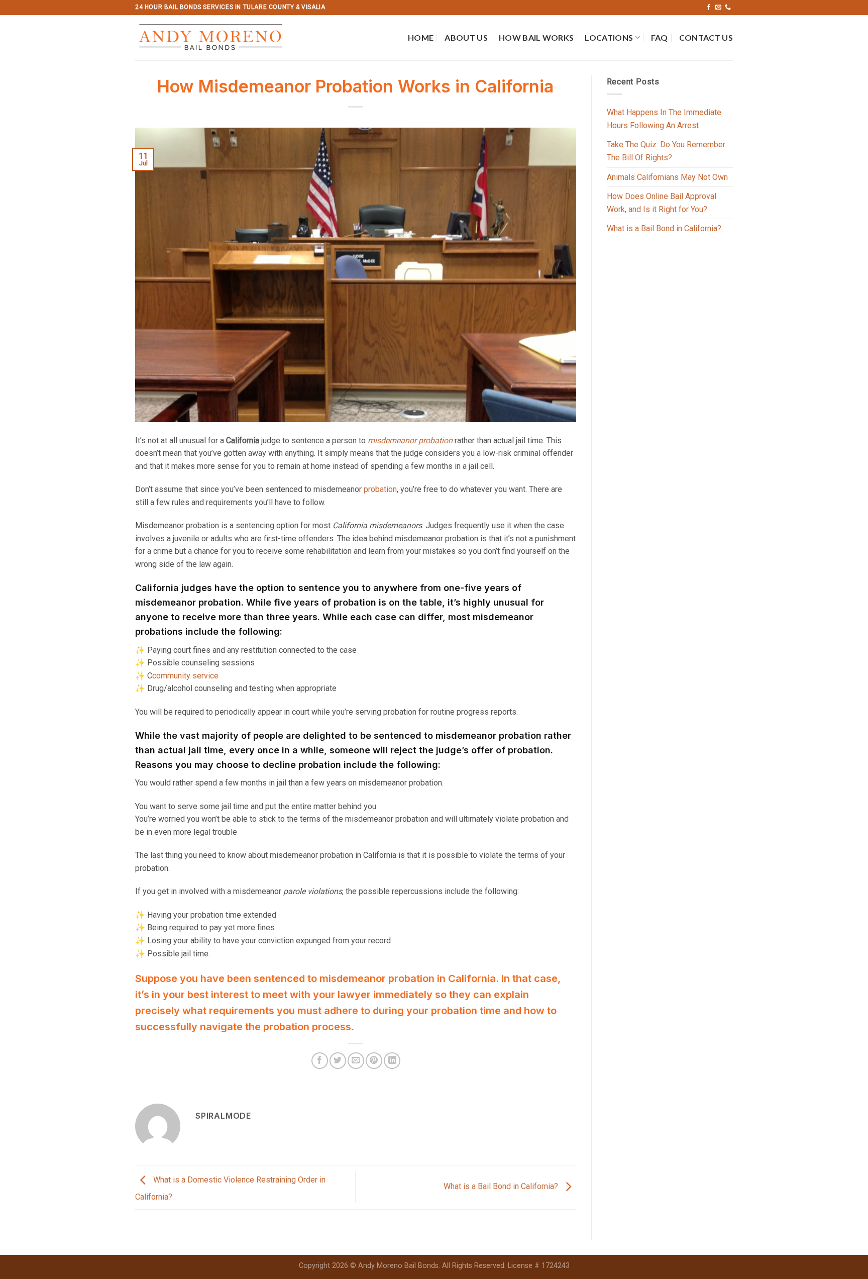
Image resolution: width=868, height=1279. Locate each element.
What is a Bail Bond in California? (502, 1187)
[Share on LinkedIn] (392, 1060)
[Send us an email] (718, 7)
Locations (609, 37)
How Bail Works (536, 37)
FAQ (659, 37)
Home (420, 37)
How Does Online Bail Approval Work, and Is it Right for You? (661, 202)
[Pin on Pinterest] (374, 1060)
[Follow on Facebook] (709, 7)
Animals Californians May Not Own (667, 177)
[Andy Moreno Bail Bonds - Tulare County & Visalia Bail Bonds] (214, 37)
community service (185, 675)
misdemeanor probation (410, 440)
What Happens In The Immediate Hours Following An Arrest (664, 119)
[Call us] (728, 7)
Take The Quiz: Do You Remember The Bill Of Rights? (666, 151)
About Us (466, 37)
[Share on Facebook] (319, 1060)
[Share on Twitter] (338, 1060)
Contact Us (706, 37)
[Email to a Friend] (356, 1060)
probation (380, 489)
